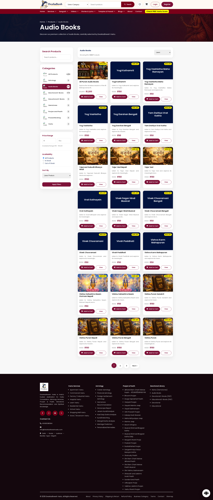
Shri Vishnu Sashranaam (134, 470)
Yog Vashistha (85, 125)
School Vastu (75, 409)
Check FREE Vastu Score (157, 11)
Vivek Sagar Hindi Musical (123, 211)
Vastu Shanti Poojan (132, 489)
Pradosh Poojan (130, 443)
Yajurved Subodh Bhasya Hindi (90, 168)
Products (51, 22)
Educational (156, 406)
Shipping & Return (112, 496)
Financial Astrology (104, 393)
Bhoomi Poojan (130, 396)
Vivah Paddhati (119, 252)
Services (51, 11)
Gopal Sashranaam (132, 409)
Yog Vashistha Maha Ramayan (154, 82)
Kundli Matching (103, 418)
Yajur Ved (149, 167)
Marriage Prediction (104, 424)
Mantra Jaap (129, 421)
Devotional (156, 403)
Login (155, 4)
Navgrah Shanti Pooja (133, 440)
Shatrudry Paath (131, 455)
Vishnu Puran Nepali (88, 338)
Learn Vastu (74, 403)
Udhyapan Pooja (131, 483)
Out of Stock (50, 163)
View (101, 97)
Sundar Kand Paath (132, 479)
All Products (49, 158)
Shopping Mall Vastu (78, 412)
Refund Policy (126, 496)
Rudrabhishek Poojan (133, 446)
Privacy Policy (98, 496)
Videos (73, 11)
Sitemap (170, 496)
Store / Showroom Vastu (79, 416)
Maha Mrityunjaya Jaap (134, 418)
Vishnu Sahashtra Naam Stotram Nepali (90, 295)
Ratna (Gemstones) (160, 390)
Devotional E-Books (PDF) (162, 396)
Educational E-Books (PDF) (162, 399)
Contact (138, 11)
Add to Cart (88, 97)
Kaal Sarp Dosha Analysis (106, 414)
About (129, 11)
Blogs (120, 11)
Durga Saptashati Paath (134, 399)
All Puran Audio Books (89, 81)
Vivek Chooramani (87, 252)
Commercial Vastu (77, 393)
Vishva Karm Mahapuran (156, 252)
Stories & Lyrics (87, 11)
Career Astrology (103, 390)
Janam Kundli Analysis (105, 411)
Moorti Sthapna (130, 425)
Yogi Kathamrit (119, 81)
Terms (153, 496)
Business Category (141, 496)
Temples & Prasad (105, 11)
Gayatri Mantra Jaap (132, 405)
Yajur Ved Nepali (119, 167)
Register (167, 4)
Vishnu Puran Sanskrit (154, 294)
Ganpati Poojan (130, 402)
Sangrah (62, 11)
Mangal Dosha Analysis (106, 421)
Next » (134, 366)
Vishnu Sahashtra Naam (123, 294)
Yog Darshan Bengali (121, 125)
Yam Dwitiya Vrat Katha (155, 125)
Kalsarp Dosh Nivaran (133, 415)
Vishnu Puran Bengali (121, 338)
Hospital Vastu (75, 399)
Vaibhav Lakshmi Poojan (134, 486)
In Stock (48, 161)
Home (42, 11)
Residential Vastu (76, 406)
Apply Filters (56, 184)
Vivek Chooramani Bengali (157, 211)
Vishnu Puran (150, 338)
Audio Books (156, 393)
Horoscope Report (104, 408)
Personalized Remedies (106, 427)
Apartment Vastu (76, 390)
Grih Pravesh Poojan (132, 412)
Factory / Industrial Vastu (79, 396)
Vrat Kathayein (86, 211)
